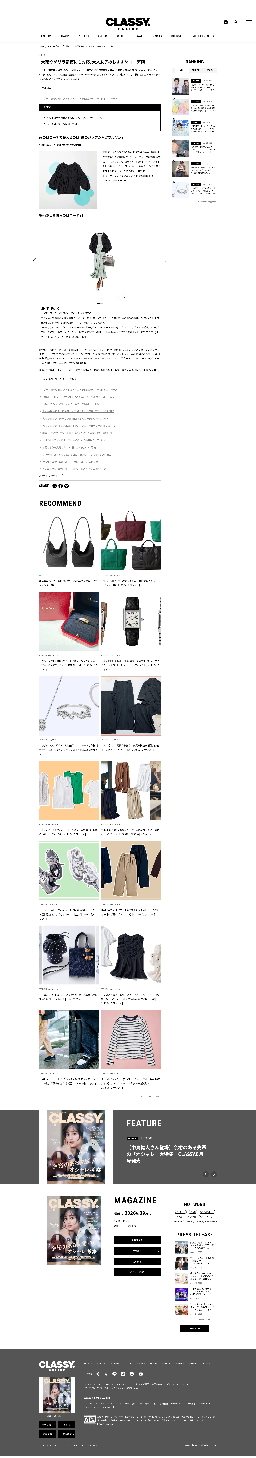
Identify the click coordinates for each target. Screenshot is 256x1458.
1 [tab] (98, 303)
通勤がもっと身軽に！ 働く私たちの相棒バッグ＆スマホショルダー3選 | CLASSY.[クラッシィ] (203, 170)
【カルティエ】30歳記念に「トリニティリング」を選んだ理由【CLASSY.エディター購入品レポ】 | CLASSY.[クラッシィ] (68, 665)
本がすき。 (107, 1407)
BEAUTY (65, 36)
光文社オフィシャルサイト (178, 1384)
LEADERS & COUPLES (203, 36)
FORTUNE (176, 36)
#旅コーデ (183, 1216)
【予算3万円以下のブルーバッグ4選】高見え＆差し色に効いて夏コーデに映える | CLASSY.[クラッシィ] (68, 997)
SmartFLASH (177, 1403)
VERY (103, 1403)
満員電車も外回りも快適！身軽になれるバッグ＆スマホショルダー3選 (68, 583)
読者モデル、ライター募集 (96, 1388)
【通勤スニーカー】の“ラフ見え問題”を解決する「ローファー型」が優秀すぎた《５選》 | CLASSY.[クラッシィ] (68, 1081)
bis (141, 1403)
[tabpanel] (100, 279)
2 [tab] (101, 303)
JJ (86, 1403)
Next (214, 1174)
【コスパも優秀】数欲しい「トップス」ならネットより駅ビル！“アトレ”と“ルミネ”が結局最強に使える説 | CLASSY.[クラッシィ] (130, 999)
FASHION (46, 36)
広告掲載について (124, 1384)
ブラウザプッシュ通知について (125, 1388)
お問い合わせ (158, 1384)
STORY (111, 1403)
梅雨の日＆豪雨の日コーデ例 (62, 123)
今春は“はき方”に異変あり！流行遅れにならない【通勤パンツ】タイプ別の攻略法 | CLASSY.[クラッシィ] (130, 832)
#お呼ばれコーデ (207, 1212)
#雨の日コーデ (56, 475)
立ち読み (137, 1250)
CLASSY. (93, 1403)
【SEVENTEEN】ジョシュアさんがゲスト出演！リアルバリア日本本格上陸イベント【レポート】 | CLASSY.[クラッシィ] (203, 129)
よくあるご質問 (142, 1384)
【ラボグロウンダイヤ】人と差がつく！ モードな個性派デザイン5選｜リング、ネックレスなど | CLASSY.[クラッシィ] (68, 750)
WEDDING (84, 36)
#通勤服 (192, 1212)
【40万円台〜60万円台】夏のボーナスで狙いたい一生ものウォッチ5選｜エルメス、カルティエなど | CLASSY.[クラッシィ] (130, 665)
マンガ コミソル (92, 1407)
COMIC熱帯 (190, 1403)
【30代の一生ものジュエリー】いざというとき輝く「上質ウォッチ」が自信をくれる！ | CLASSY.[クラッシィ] (203, 149)
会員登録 (110, 1384)
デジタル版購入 (137, 1272)
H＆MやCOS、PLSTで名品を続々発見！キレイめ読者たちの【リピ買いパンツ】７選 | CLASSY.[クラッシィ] (130, 912)
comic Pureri (204, 1403)
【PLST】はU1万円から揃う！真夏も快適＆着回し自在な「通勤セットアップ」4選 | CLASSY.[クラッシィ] (130, 748)
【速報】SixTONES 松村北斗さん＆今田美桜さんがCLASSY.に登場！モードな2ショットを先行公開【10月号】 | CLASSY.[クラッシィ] (204, 87)
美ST (134, 1403)
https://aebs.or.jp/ (105, 1423)
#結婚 (193, 1216)
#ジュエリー (180, 1212)
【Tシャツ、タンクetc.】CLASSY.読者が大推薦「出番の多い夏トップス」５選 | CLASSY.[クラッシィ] (68, 832)
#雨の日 (43, 475)
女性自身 (164, 1403)
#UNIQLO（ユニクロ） (183, 1221)
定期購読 (137, 1261)
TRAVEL (139, 36)
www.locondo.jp (77, 362)
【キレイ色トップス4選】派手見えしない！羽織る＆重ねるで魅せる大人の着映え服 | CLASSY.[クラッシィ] (203, 108)
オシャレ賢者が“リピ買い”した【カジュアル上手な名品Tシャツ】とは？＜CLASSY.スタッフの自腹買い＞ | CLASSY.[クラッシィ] (130, 1083)
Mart (127, 1403)
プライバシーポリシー (73, 1445)
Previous (206, 1174)
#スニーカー (205, 1216)
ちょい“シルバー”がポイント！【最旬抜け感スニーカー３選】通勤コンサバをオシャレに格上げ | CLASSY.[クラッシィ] (68, 914)
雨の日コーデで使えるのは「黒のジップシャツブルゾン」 (76, 117)
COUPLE (121, 36)
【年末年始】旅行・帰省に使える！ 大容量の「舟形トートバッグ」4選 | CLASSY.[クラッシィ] (130, 583)
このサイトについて (50, 1445)
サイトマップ (94, 1445)
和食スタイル (151, 1403)
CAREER (157, 36)
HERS (119, 1403)
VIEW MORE (195, 1328)
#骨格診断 (211, 1221)
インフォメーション (94, 1384)
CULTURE (103, 36)
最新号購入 (137, 1240)
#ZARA (200, 1221)
